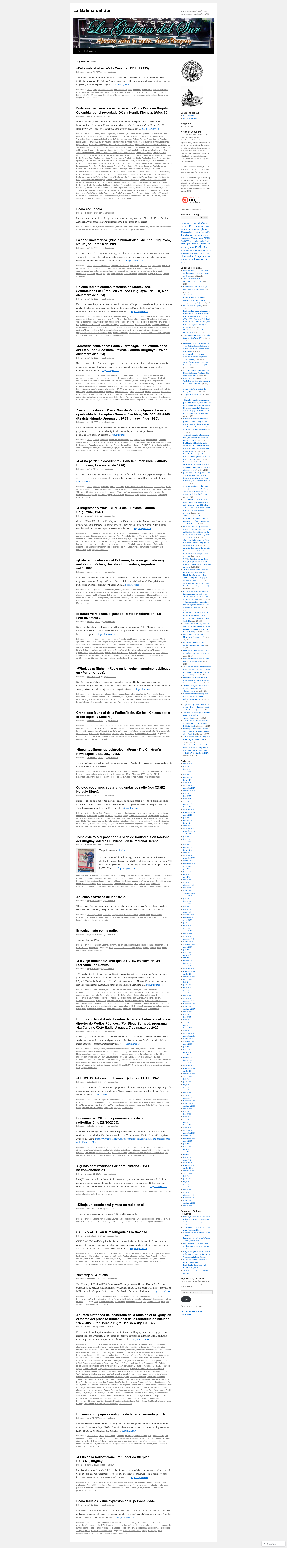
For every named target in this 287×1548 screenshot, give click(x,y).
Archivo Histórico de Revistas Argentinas (109, 595)
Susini (126, 1400)
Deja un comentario (94, 97)
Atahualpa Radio (139, 136)
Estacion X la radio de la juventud (110, 141)
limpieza (79, 880)
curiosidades (110, 226)
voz (89, 920)
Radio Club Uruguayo (106, 1352)
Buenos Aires (142, 997)
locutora (93, 1443)
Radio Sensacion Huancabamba (118, 190)
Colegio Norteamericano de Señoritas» (113, 1368)
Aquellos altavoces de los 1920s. (101, 896)
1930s (95, 639)
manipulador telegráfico (124, 391)
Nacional (132, 1062)
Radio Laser (115, 171)
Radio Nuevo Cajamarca (150, 179)
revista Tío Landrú (130, 600)
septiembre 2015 (189, 1073)
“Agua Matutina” (136, 1357)
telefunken (160, 1400)
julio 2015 (186, 1079)
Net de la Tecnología (98, 826)
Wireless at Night (125, 702)
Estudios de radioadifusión (145, 878)
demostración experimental (114, 647)
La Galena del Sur (92, 10)
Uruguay (138, 268)
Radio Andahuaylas (144, 152)
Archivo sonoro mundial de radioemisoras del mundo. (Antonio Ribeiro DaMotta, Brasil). (196, 723)
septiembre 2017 (189, 1009)
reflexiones (118, 592)
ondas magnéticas (96, 652)
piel (155, 1530)
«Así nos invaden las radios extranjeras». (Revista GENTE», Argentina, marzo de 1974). (196, 437)
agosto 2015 (187, 1076)
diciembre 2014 (188, 1098)
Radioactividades (103, 1064)
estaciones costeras (138, 1376)
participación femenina (131, 329)
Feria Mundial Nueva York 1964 (152, 647)
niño (159, 1104)
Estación (155, 917)
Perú (165, 133)
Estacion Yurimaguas (133, 141)
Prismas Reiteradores (134, 394)
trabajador (142, 886)
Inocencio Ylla (93, 1382)
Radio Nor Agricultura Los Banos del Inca (122, 179)
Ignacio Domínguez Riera (133, 388)
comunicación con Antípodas (142, 644)
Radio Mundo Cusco (144, 176)
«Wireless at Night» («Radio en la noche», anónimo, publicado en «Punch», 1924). (123, 670)
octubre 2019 (188, 941)
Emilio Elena (94, 1374)
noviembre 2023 (189, 831)
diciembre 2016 (188, 1033)
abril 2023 (186, 844)
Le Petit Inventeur (135, 649)
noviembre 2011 (189, 1197)
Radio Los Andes (83, 174)
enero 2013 (187, 1160)
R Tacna (145, 150)
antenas (96, 375)
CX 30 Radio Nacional (107, 1371)
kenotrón (156, 388)
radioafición (81, 397)
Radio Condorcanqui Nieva (160, 155)
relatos (124, 826)
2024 (99, 728)
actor (94, 989)
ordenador (80, 1264)
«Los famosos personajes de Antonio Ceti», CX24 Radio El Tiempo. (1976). (196, 715)
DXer (118, 139)
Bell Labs (106, 644)
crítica (90, 271)
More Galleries (82, 875)
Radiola (143, 494)
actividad (134, 1056)
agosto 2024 (187, 815)
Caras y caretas (123, 491)
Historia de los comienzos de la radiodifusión (146, 1152)
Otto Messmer (108, 95)
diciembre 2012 (188, 1162)
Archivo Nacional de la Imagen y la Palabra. (116, 875)
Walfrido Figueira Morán (105, 1403)
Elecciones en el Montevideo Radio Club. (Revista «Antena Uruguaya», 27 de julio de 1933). (196, 680)
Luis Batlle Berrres (149, 1104)
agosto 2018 (187, 979)
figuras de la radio (137, 728)
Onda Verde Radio (157, 147)
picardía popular (92, 546)
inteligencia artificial (84, 1256)
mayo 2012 (187, 1181)
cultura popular (96, 647)
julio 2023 (186, 836)
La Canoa (92, 1062)
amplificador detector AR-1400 (135, 445)
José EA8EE (158, 823)
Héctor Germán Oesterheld (156, 1000)
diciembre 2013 (188, 1130)
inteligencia (123, 1221)
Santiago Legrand (149, 397)
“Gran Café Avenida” (152, 1357)
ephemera (117, 316)
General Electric (104, 447)
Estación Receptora (143, 324)
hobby (125, 815)
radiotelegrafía (105, 268)
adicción (92, 491)
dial (131, 439)
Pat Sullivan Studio (123, 95)
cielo (130, 696)
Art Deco (152, 445)
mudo (100, 95)
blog (114, 823)
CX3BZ (91, 1261)
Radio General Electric (104, 1395)
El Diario (161, 538)
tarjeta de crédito (121, 229)
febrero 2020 (187, 933)
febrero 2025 (187, 807)
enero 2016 (187, 1063)
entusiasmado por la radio (124, 947)
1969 (89, 589)
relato (113, 380)
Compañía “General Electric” (142, 1368)
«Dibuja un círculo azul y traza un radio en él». (111, 1204)
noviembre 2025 (189, 788)
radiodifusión (104, 136)
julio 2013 (186, 1143)
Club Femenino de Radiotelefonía (135, 321)
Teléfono (121, 268)
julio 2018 (186, 982)
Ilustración (134, 265)
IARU (119, 388)
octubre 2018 (188, 974)
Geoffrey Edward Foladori (119, 541)
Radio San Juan (157, 185)
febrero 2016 (187, 1060)
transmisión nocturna (103, 702)
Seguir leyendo (123, 84)
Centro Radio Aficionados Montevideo (108, 813)
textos (135, 380)
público (119, 699)
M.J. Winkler (92, 95)
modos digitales (135, 1261)
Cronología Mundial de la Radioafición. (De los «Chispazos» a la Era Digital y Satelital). (123, 714)
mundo (124, 544)
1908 (133, 536)
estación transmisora (160, 324)
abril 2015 (186, 1087)
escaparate (118, 1441)
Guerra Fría (146, 992)
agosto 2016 (187, 1044)
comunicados (81, 1261)
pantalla (108, 652)
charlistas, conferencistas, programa (139, 813)
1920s (113, 725)
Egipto (78, 95)
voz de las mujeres (104, 335)
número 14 (88, 600)
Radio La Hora (141, 163)
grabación (147, 133)
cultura (96, 271)
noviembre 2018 (189, 971)
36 (121, 1056)
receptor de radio (115, 600)
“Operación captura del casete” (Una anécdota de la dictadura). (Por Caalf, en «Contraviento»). (196, 707)
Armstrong (125, 1357)
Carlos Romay (141, 1360)
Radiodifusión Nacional (123, 883)
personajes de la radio (127, 730)
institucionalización (130, 327)
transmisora (104, 399)
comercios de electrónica (119, 439)
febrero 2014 (187, 1125)
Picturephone (122, 652)
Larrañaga (80, 391)
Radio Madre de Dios (126, 174)
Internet (167, 728)
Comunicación (154, 989)
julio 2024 (186, 817)
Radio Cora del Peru (84, 158)
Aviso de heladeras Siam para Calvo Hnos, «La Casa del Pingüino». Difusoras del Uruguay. (196, 373)
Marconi (103, 730)
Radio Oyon (126, 182)
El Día (154, 538)
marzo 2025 (187, 804)
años (127, 1056)
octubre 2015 (188, 1071)
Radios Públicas (117, 1064)
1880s (90, 725)
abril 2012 (186, 1184)
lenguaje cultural (103, 544)
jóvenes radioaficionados (94, 1487)
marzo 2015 (187, 1089)
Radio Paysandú (156, 1395)
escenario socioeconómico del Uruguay (151, 1374)
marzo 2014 (187, 1122)
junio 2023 (187, 839)
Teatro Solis (135, 1400)
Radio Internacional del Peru (99, 163)
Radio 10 (159, 150)
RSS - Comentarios (190, 118)
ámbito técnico (115, 321)
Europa (160, 696)
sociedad (133, 273)
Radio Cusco (130, 158)
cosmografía (119, 386)
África (130, 89)
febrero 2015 (187, 1092)
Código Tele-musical (90, 1365)
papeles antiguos (113, 1443)
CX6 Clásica (108, 878)
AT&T (89, 644)
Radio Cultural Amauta (114, 158)
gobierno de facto (160, 595)
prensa (99, 273)
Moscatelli (90, 394)
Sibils (160, 397)
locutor (79, 920)
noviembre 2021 (189, 887)
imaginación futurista (105, 649)
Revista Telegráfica (147, 1398)
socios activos (82, 335)
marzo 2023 (187, 847)
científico (149, 774)
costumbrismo (136, 491)
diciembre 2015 (188, 1065)
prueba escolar (134, 1221)
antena (110, 89)
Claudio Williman (90, 1368)
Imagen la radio (141, 144)
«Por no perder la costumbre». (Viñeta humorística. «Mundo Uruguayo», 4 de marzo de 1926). (121, 463)
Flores (138, 1104)
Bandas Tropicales (107, 133)
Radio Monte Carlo (121, 1395)
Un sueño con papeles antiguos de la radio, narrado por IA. (121, 1414)
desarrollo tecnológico (110, 324)
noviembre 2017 (189, 1003)
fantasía (137, 992)
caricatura (137, 89)
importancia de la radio (119, 1003)
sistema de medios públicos (118, 886)
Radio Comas (142, 155)
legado (93, 544)
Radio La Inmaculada (157, 163)
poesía (132, 699)
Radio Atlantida (90, 155)
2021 (83, 728)
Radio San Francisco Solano (122, 185)
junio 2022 (187, 871)
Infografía (159, 728)
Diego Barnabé (122, 1059)
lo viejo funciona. (93, 1006)
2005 (89, 1147)
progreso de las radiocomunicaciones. (91, 332)
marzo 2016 (187, 1057)
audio (147, 1056)
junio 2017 (187, 1017)
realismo (119, 273)
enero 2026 (187, 782)
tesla (97, 1533)
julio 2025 (186, 793)
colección (143, 989)
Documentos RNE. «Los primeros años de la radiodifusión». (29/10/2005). (109, 1120)
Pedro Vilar (97, 600)
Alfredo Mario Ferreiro (94, 1357)
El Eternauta (101, 1000)
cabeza (140, 917)
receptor (109, 229)
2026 (89, 226)
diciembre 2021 (188, 885)
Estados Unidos (132, 647)
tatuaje (91, 1533)
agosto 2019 (187, 947)
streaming (127, 1008)
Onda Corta (157, 133)
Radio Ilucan (81, 163)
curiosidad (80, 229)
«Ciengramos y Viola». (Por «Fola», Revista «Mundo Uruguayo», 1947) (115, 509)
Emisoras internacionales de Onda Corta (116, 992)
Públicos (159, 1062)
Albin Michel (81, 644)
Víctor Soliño (89, 1403)
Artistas (109, 533)
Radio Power (137, 182)
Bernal (104, 1360)
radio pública (113, 821)
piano (122, 394)
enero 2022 (187, 882)
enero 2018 (187, 998)
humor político (102, 597)
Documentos (121, 133)
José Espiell (149, 1382)
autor (109, 823)
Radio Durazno (87, 1395)
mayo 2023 (187, 842)
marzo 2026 (187, 777)
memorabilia (185, 238)
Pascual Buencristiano (157, 1387)
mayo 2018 (187, 987)
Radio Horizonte (141, 160)
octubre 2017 (188, 1006)
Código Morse (112, 728)
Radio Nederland (126, 1299)
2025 (104, 728)
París (117, 394)
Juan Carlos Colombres (118, 597)
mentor (134, 1487)
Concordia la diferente (103, 139)
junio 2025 (187, 796)
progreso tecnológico (146, 652)
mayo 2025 (187, 798)
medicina (107, 1062)
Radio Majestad (82, 176)
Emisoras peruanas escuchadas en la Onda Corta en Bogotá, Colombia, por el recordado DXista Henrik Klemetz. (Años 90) (122, 110)
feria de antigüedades (133, 1441)
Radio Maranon (96, 176)
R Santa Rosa (136, 150)
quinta (146, 394)
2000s (161, 725)
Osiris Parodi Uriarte (139, 1387)
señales (131, 826)
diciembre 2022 (188, 855)
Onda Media (128, 226)
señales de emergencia (96, 1008)
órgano (154, 383)
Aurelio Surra (102, 321)
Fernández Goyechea (124, 1379)
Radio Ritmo (81, 185)
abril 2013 (186, 1151)
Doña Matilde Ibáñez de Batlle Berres (91, 1104)
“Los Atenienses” (94, 1360)
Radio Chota (130, 155)
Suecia (84, 198)
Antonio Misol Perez (111, 1357)
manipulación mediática (110, 1006)
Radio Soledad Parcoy (154, 190)
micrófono (156, 391)
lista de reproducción (129, 147)
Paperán (110, 394)
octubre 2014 (188, 1103)
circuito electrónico (109, 1296)
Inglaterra (163, 541)
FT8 (96, 1261)
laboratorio (165, 388)
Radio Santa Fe (141, 187)
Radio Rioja (162, 182)
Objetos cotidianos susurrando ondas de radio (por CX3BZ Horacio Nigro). (120, 789)
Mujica (83, 1387)
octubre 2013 (188, 1135)
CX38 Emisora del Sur (93, 878)
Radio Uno (148, 193)
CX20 (119, 1371)
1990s (90, 133)
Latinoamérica (114, 147)
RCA (145, 447)
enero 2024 (187, 825)
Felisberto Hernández (106, 1379)
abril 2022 (186, 877)
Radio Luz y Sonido (109, 174)
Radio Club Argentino (124, 1392)
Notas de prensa (163, 316)
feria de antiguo (148, 1441)
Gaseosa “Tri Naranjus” (160, 1379)
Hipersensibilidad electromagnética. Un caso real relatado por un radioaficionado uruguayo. (195, 696)
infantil (92, 776)
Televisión (135, 641)
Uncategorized (145, 380)
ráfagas (140, 776)
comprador (147, 538)
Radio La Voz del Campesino (97, 171)
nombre (165, 1104)
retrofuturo (118, 641)
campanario (115, 696)
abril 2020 (186, 928)
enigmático (139, 823)
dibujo (144, 1530)
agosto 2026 (187, 763)
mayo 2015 (187, 1084)
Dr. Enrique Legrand (154, 1371)
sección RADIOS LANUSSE (150, 600)
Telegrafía (130, 268)
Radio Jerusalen (118, 163)
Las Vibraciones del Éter (95, 391)
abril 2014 (186, 1119)
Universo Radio (107, 198)
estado (148, 1059)
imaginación (134, 271)
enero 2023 (187, 852)
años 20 (84, 491)
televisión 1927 (117, 655)
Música (148, 391)
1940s (101, 639)
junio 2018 (187, 984)
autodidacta (88, 538)
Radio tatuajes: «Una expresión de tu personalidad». (116, 1501)
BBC (108, 696)
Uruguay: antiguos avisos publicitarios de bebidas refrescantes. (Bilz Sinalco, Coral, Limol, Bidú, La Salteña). (196, 1254)
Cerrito (167, 383)
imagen (84, 1062)
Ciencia (114, 644)
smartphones (81, 655)
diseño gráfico (139, 439)
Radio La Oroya (120, 166)
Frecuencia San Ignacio (98, 144)
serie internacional (114, 1008)
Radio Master (109, 176)
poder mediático (154, 1006)
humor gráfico (122, 271)
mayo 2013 (187, 1149)
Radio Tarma (92, 193)
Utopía (159, 273)
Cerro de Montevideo (108, 1365)
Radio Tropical (138, 193)
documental (130, 1301)
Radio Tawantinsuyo (106, 193)
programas (97, 489)
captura (144, 92)
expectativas (157, 1059)
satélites (87, 739)
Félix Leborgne (90, 1379)
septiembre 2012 (189, 1170)
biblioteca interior (101, 538)
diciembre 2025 (188, 785)
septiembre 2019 (189, 944)
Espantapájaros (82, 776)
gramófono (112, 1525)
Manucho (149, 597)
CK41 (160, 1365)
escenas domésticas (84, 541)
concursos (135, 1253)
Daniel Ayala (110, 1059)
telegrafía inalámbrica (85, 702)
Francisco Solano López (134, 1000)
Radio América (97, 1392)
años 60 (148, 592)
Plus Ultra (133, 652)
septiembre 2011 (189, 1203)
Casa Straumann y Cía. (148, 1363)
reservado (128, 546)
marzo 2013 (187, 1154)
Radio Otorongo (113, 182)
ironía (152, 271)
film (144, 1301)
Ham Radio (96, 736)
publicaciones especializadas (128, 1390)
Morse (145, 1261)
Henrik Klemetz (115, 144)
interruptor (96, 229)
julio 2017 (186, 1014)
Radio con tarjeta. (89, 209)
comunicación (82, 1059)
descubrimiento (159, 92)
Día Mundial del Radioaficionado (142, 386)
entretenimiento (120, 878)
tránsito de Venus (128, 399)
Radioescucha (116, 136)
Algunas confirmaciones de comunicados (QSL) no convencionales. (112, 1168)
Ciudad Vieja (149, 875)
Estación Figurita (122, 1376)
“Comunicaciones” (145, 1258)
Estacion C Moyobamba (149, 139)
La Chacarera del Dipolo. (192, 305)
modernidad (81, 273)
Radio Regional (149, 182)
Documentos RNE (103, 1152)
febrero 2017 (187, 1028)
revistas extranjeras (141, 546)
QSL (117, 1191)
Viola (89, 549)
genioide (112, 388)
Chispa (79, 736)
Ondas (146, 947)
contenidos (92, 1059)
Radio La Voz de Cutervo (93, 168)
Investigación (127, 316)
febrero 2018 (187, 995)
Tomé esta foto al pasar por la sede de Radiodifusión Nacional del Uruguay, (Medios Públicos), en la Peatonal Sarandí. (123, 839)
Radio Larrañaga (162, 394)
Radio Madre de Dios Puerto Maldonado (152, 174)
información (162, 878)
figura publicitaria (90, 447)
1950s (107, 639)
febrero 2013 (187, 1157)
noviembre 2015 (189, 1068)
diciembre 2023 (188, 828)
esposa (132, 1104)
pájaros (107, 776)
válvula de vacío (105, 1530)
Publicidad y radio (147, 442)
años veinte (81, 1441)
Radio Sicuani (138, 190)
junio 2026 (187, 769)
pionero (103, 546)
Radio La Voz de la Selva (138, 168)
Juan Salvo (80, 1006)
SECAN (142, 883)
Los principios (145, 265)
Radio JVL (130, 163)
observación (148, 544)
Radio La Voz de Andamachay (140, 166)
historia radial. (128, 144)
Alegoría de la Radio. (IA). (192, 394)
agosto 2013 (187, 1141)
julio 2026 (186, 766)
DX (128, 133)
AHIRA (164, 592)
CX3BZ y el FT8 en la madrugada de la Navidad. (112, 1232)
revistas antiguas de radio (141, 1443)
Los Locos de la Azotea (108, 1384)
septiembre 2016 (189, 1041)
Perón (78, 1107)
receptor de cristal (83, 450)
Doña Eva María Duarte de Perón (155, 1102)
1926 (89, 486)
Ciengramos (137, 538)
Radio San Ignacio (142, 185)
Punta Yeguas (159, 1390)
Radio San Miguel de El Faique (121, 187)
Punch (138, 699)
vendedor (153, 546)
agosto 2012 (187, 1173)
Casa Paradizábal (131, 1363)
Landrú (142, 597)
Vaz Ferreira (148, 399)
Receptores (143, 226)
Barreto (161, 383)
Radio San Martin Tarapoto (97, 187)
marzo (99, 1062)
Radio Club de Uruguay (143, 1392)
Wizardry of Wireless (92, 1274)
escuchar (147, 917)
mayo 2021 (187, 904)
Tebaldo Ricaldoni (148, 1400)
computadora (159, 1258)
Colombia (89, 139)
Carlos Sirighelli (154, 1360)
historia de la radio (119, 1152)
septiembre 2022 (189, 863)
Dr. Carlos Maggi (138, 1371)
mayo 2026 (187, 771)
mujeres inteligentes (112, 329)
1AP (87, 383)
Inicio (79, 51)
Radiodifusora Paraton (151, 195)
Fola (106, 541)
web (78, 1067)
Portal (78, 1064)
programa (153, 818)
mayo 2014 (187, 1116)
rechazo (154, 95)
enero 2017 (187, 1030)
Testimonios (127, 380)
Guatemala (105, 265)
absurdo (156, 268)
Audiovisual (155, 1056)
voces (115, 702)
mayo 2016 (187, 1052)
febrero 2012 (187, 1189)
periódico (115, 776)
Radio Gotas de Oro (126, 160)
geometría (113, 1221)
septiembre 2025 (189, 790)
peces (134, 95)
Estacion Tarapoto (89, 141)
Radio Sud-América (91, 1398)
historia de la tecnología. (86, 649)
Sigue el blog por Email (192, 1278)
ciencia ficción (142, 639)
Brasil (95, 226)
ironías (79, 544)
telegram (138, 826)
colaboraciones (138, 595)
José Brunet (138, 1382)
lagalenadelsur (110, 72)
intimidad (80, 699)
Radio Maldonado (120, 332)
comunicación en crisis (85, 1000)
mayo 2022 (187, 874)
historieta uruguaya (138, 541)
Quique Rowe (118, 494)
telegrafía (151, 273)
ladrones (99, 776)
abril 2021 (186, 906)
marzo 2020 (187, 930)
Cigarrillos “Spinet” (125, 1365)
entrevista (108, 316)
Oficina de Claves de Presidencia (100, 1387)
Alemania (94, 696)
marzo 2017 (187, 1025)
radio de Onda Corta (89, 136)
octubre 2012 (188, 1168)
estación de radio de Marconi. (102, 1376)
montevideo (116, 544)
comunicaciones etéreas (90, 324)
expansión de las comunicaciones (90, 327)
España (105, 944)
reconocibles (118, 546)
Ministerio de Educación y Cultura (134, 880)
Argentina (104, 439)
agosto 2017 (187, 1011)
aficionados (94, 383)
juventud (127, 1487)
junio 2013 (187, 1146)
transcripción (158, 1064)
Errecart (130, 1374)
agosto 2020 (187, 920)
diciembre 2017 (188, 1001)
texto (150, 1064)
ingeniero (148, 388)
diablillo (166, 445)
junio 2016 (187, 1049)
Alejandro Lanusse (84, 595)
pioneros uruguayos (84, 1390)
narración (101, 1443)
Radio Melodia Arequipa (125, 176)
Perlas (108, 818)
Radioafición (133, 319)
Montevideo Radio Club (93, 329)
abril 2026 (186, 774)
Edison (166, 1371)
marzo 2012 (187, 1187)
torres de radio (119, 450)
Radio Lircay (165, 171)
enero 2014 (187, 1127)
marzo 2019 (187, 960)
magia (114, 447)
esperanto (95, 388)
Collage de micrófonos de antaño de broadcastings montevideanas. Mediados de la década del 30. (196, 604)
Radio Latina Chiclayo (129, 171)
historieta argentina (84, 1003)
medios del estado (98, 880)
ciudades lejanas (140, 696)
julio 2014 (186, 1111)
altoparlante (105, 383)
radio (107, 92)
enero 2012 (187, 1192)
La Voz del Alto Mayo (99, 147)
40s (99, 1099)
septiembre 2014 (189, 1106)
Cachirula (113, 538)
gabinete (148, 595)
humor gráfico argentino (86, 597)
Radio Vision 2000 (95, 195)
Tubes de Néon (89, 658)
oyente (107, 699)
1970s (119, 639)
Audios (96, 133)
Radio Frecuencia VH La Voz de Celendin (100, 160)
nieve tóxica (142, 1006)
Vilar (170, 600)
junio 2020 (187, 922)
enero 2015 (187, 1095)
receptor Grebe (112, 397)
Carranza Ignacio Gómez (93, 1363)
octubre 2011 (188, 1200)
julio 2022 (186, 869)
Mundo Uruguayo (105, 494)
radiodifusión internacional (130, 195)
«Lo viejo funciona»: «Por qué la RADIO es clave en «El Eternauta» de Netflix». (118, 962)
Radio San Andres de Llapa (98, 185)
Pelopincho (158, 544)
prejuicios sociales (148, 329)
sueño (78, 1446)
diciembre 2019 (188, 939)
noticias (100, 699)
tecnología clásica (139, 1008)
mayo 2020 (187, 925)
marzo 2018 (187, 992)
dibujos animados (160, 89)
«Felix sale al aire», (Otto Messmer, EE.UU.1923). (113, 68)
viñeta (161, 380)
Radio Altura (117, 152)
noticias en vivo (131, 447)
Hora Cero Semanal (101, 1003)
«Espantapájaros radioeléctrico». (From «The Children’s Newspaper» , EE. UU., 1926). (118, 751)
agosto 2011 (187, 1205)
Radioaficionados (111, 195)
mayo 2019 (187, 955)
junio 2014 (187, 1114)
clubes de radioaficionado (152, 1485)
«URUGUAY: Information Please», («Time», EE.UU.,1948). (118, 1078)
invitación (148, 823)
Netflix (133, 1006)
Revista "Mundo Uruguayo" (159, 332)
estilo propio (99, 541)
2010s (167, 725)
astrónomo (122, 383)
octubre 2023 (188, 833)
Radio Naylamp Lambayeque (93, 179)
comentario (128, 1482)
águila (159, 445)
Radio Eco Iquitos (143, 158)
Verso (115, 1264)
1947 (89, 533)
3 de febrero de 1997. (150, 536)
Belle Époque (110, 491)
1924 (89, 265)
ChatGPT (90, 1441)
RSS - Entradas (188, 115)
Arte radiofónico (120, 89)
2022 (88, 728)
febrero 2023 (187, 850)
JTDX (126, 1261)
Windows (122, 1264)
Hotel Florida (81, 1382)
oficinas (163, 880)
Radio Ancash (129, 152)
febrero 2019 (187, 963)
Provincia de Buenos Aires (104, 1390)
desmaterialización (108, 271)
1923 (89, 89)
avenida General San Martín (139, 383)
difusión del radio (127, 324)
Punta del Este (147, 1390)
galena (119, 226)
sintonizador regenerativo (102, 450)
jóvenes (79, 1487)
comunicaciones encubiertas (88, 992)
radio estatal (102, 821)
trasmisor (148, 1299)
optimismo (91, 273)
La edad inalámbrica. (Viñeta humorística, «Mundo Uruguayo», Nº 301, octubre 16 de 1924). (123, 242)
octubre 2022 (188, 860)
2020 (78, 728)
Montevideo (156, 265)
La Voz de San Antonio (157, 144)
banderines (110, 1435)
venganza (80, 97)
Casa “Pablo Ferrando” (113, 1363)
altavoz (133, 917)
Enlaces (143, 1048)
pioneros (107, 319)
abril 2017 (186, 1022)
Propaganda (163, 818)
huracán (163, 917)
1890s (96, 725)
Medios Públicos (113, 880)
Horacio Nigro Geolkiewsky (110, 1261)
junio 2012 (187, 1178)
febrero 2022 (187, 879)
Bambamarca (152, 136)
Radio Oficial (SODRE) (139, 1395)
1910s (107, 725)
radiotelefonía (134, 332)
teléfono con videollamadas (99, 655)
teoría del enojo (91, 399)
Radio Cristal (99, 158)
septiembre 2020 (189, 917)
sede (148, 883)
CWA (127, 386)
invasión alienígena (161, 1003)
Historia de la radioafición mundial (116, 736)
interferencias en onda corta (141, 1003)
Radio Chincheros (117, 155)
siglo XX (164, 652)
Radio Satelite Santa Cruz (93, 190)
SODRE (133, 886)
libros (114, 694)
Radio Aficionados (119, 319)
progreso (106, 273)
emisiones (152, 696)
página (152, 1062)
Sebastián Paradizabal (114, 1400)
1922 (89, 1344)
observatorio (101, 394)
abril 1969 (157, 592)
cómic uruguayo (124, 538)
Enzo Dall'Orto (120, 1374)
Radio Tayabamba (123, 193)
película (110, 1299)
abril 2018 (186, 990)
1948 (89, 1099)
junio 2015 (187, 1081)
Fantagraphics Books (115, 1000)
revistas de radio (160, 1443)
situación (143, 1064)
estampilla (104, 388)
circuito (101, 226)
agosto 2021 (187, 895)
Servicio (135, 1064)
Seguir (186, 1299)
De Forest (126, 1371)
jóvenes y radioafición (114, 1487)
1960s (113, 639)
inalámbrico (144, 271)
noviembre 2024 (189, 812)
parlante (88, 489)
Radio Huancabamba (158, 160)
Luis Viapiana (124, 1384)
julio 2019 (186, 949)
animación (102, 89)
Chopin (124, 696)
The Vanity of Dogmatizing (135, 655)
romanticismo (164, 699)
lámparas (110, 391)
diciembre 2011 (188, 1195)
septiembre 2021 (189, 893)
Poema (126, 699)
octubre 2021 (188, 890)
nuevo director (143, 1062)
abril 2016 (186, 1054)
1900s (101, 725)
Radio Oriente (101, 182)
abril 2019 (186, 957)
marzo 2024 (187, 820)
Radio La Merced (106, 166)
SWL (145, 1191)
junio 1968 (133, 597)
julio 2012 (186, 1176)
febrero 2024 (187, 823)
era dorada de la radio (104, 1441)
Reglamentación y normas (145, 733)
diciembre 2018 (188, 968)
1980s (149, 725)
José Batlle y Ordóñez (124, 1382)
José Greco (159, 1382)
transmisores (114, 399)
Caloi (128, 595)
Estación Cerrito (82, 1376)
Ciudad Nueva (140, 1365)
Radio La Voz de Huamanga (115, 168)
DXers (132, 133)
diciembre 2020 (188, 914)
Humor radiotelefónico (85, 92)
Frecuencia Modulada (112, 1051)
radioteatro (148, 821)
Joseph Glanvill (121, 649)
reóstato (144, 332)
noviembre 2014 (189, 1100)
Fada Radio (151, 1376)
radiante (153, 947)
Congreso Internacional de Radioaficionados (94, 386)
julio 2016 (186, 1046)
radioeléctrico (130, 776)
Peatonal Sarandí (89, 883)
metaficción (125, 1006)
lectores (86, 544)
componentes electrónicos (128, 1296)
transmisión (163, 95)
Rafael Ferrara (133, 1398)
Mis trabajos (89, 1349)
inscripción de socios (113, 327)
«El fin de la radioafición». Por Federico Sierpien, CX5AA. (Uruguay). (113, 1459)
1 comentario (118, 335)
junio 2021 (187, 901)
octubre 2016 (188, 1038)
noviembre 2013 (189, 1133)
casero (168, 226)
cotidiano (120, 823)
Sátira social (152, 494)
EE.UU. (163, 639)
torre (102, 1533)
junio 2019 (187, 952)
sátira (126, 273)
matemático (139, 391)
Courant (85, 647)
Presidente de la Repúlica (92, 1107)
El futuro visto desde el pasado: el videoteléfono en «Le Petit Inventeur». (118, 615)
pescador (141, 95)
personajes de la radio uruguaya (89, 319)
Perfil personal (90, 51)
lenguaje (159, 271)
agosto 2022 (187, 866)
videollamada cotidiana (105, 658)
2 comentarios (90, 1490)
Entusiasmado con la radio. (97, 930)
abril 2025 (186, 801)
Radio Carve (109, 1392)
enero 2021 (187, 912)
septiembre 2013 (189, 1138)
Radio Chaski (103, 155)
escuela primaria (121, 1104)
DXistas (139, 133)
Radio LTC (95, 174)
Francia (89, 641)
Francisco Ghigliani (142, 1379)
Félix (84, 95)
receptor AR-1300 (163, 447)
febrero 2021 (187, 909)
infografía (137, 736)
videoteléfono (121, 658)
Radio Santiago (155, 187)
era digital (87, 736)
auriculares (96, 644)
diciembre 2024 (188, 809)
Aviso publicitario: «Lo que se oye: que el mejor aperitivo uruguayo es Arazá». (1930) (195, 357)
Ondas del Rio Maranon (97, 150)
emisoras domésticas (130, 139)
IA (131, 736)
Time (111, 1107)
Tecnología (142, 273)
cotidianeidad (81, 271)
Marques (141, 1384)
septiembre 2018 (189, 976)
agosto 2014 (187, 1108)
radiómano (129, 494)
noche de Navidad (156, 1261)
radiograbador (82, 1533)
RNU (136, 883)
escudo (130, 878)
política (167, 1062)
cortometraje (147, 89)
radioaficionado (97, 1264)
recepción (116, 826)
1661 (89, 639)
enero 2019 (187, 966)
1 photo (122, 850)
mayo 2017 (187, 1019)
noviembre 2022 (189, 858)
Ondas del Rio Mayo (116, 150)
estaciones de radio (151, 141)
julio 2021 (186, 898)
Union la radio (94, 198)
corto (150, 92)
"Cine (160, 641)
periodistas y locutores (92, 378)
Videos (152, 226)
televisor (143, 641)
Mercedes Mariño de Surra (150, 327)
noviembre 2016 (189, 1036)
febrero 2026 (187, 780)
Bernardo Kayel (114, 1360)
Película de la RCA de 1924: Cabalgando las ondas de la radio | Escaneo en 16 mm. (196, 273)
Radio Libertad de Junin (149, 171)
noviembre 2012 (189, 1165)
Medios (115, 1062)
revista (114, 268)
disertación (129, 823)
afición (141, 1056)
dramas (79, 447)
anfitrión (103, 823)
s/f (141, 1191)
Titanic (168, 1400)
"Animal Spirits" (138, 1355)
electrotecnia (162, 386)
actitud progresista (88, 321)
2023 (93, 728)
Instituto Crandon (107, 1382)
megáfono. (92, 494)
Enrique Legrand (83, 388)
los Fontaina (93, 1384)
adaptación (131, 997)
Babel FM (139, 875)
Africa (95, 89)
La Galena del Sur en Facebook (191, 1313)
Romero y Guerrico (96, 1400)
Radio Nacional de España (128, 1155)
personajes (99, 92)
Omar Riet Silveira (122, 1387)
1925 (89, 439)
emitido (132, 1059)
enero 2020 (187, 936)
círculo (105, 1221)
